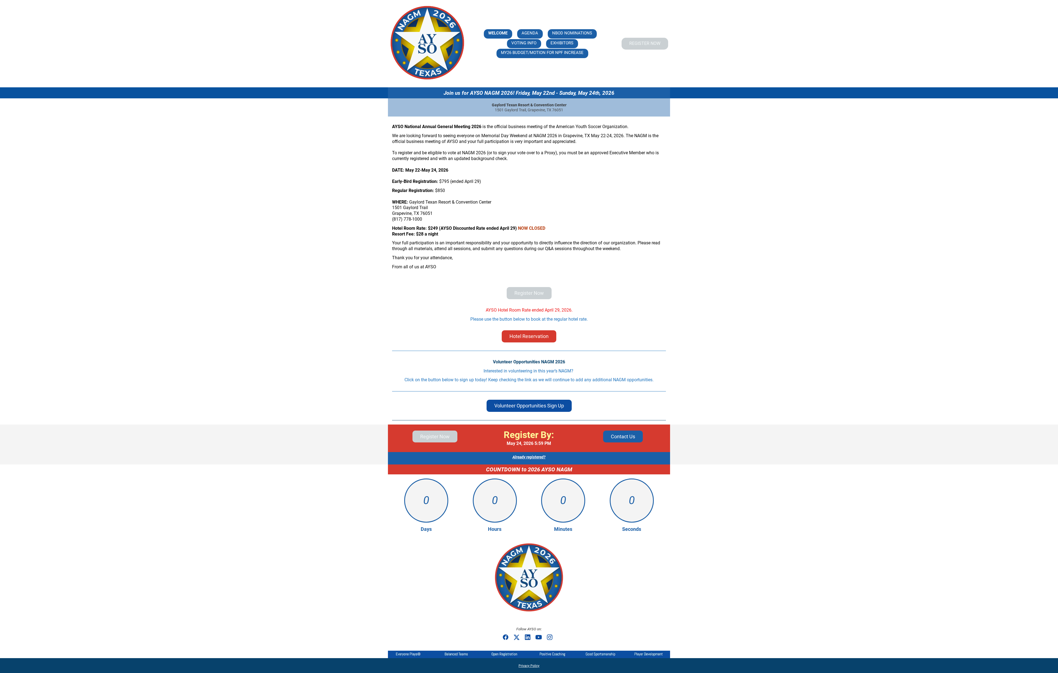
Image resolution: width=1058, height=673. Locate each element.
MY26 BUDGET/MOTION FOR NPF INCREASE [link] (542, 52)
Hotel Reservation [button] (529, 336)
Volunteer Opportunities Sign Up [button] (529, 406)
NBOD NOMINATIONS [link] (572, 33)
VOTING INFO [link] (523, 42)
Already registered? (529, 457)
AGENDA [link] (530, 33)
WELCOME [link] (498, 33)
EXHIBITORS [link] (561, 42)
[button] (506, 639)
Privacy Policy (529, 666)
